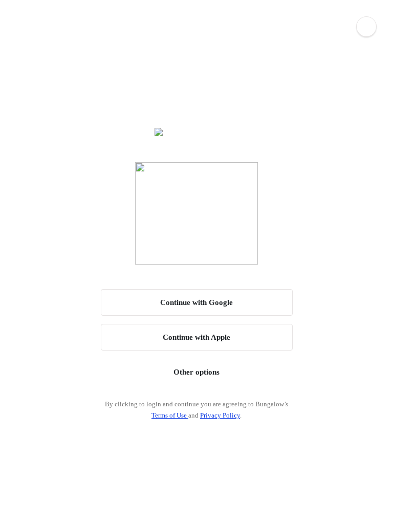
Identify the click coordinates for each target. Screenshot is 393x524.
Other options (196, 372)
